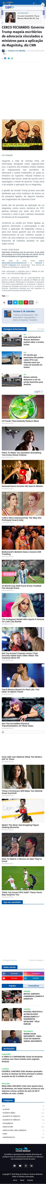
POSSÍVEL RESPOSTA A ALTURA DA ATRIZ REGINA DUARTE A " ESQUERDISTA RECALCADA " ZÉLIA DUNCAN (33, 1018)
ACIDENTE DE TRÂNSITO (23, 1120)
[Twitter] (9, 58)
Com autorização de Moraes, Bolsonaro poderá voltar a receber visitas (34, 341)
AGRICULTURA (23, 1127)
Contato (30, 1180)
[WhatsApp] (12, 58)
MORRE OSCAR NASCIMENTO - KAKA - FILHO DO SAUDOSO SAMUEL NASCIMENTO (33, 1037)
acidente (23, 1109)
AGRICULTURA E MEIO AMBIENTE (23, 1130)
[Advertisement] (23, 88)
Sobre (22, 1180)
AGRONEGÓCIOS (23, 1137)
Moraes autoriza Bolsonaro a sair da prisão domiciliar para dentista (33, 381)
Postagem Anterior (10, 960)
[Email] (31, 302)
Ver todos (41, 329)
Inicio (15, 1180)
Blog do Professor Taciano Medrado (29, 1174)
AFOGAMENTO (23, 1123)
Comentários (33, 986)
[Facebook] (5, 58)
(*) (23, 1106)
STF (7, 296)
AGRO (23, 1134)
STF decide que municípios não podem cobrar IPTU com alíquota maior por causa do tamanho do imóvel (34, 361)
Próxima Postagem (36, 960)
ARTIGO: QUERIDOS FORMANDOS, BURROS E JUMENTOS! (34, 996)
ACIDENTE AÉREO (23, 1113)
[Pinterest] (26, 302)
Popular (12, 986)
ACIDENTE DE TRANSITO (23, 1116)
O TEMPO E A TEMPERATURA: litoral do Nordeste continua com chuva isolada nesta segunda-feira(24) (22, 1059)
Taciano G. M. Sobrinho (24, 311)
